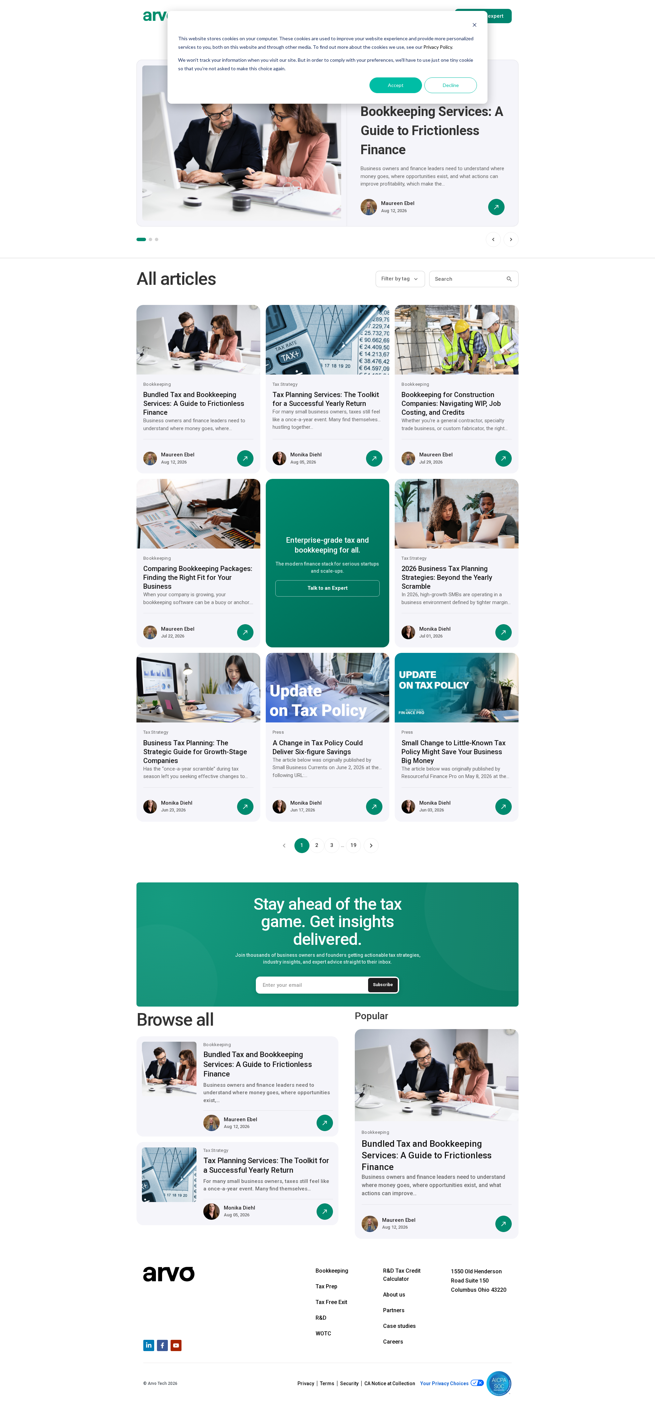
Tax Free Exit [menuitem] (331, 1302)
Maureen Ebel (397, 203)
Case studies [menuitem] (399, 1326)
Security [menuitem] (349, 1383)
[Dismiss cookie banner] (474, 25)
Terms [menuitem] (327, 1383)
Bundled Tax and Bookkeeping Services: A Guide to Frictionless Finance (193, 403)
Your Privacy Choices (445, 1383)
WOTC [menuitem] (323, 1333)
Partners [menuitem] (394, 1310)
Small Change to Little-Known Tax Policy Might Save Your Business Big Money (454, 752)
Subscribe (383, 984)
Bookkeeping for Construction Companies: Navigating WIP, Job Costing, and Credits (451, 403)
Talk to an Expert (327, 588)
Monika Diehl (306, 455)
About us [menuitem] (394, 1294)
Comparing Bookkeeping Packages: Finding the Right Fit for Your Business (197, 577)
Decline (451, 85)
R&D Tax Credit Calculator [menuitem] (402, 1275)
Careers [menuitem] (393, 1341)
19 (353, 845)
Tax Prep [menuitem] (326, 1286)
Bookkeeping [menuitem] (332, 1271)
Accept (396, 85)
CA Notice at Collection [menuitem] (389, 1383)
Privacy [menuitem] (305, 1383)
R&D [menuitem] (321, 1318)
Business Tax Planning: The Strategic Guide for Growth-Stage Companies (195, 752)
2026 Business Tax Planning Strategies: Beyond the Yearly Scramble (447, 577)
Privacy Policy (437, 47)
